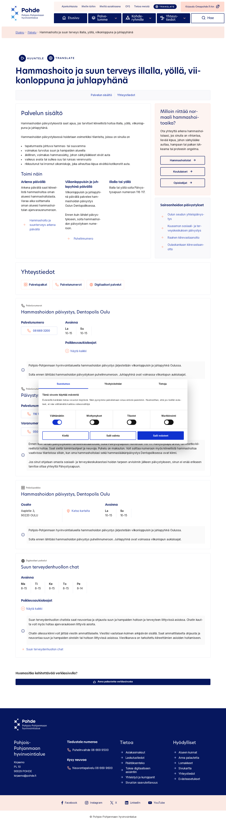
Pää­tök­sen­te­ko (135, 763)
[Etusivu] (64, 18)
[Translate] (165, 6)
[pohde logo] (28, 13)
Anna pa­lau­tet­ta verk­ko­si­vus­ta (115, 682)
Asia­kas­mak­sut (135, 752)
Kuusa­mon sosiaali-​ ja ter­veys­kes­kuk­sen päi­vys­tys (185, 228)
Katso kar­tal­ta (81, 511)
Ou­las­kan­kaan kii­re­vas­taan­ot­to (186, 247)
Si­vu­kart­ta (185, 768)
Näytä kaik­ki (78, 351)
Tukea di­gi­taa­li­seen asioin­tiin (138, 770)
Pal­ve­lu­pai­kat (38, 284)
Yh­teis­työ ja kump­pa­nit (140, 777)
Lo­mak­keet (186, 763)
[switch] (94, 422)
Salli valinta (113, 435)
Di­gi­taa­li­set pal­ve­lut (108, 284)
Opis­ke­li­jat (180, 182)
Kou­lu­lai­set (180, 171)
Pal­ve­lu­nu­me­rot (71, 284)
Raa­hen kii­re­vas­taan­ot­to (183, 237)
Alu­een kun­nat (188, 752)
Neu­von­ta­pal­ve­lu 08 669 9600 (92, 768)
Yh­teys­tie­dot (126, 95)
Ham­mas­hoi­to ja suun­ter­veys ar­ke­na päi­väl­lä (43, 225)
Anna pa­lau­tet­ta (189, 757)
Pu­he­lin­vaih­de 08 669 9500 (90, 750)
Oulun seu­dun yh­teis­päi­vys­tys (186, 217)
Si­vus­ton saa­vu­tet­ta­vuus (142, 782)
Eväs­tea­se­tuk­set (189, 779)
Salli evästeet (160, 435)
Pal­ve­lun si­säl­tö (101, 95)
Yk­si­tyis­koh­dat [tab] (113, 383)
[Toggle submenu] (116, 18)
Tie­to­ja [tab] (163, 383)
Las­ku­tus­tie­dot (135, 757)
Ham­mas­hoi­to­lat (180, 160)
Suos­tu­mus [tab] (63, 383)
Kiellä (65, 435)
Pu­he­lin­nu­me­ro (83, 238)
